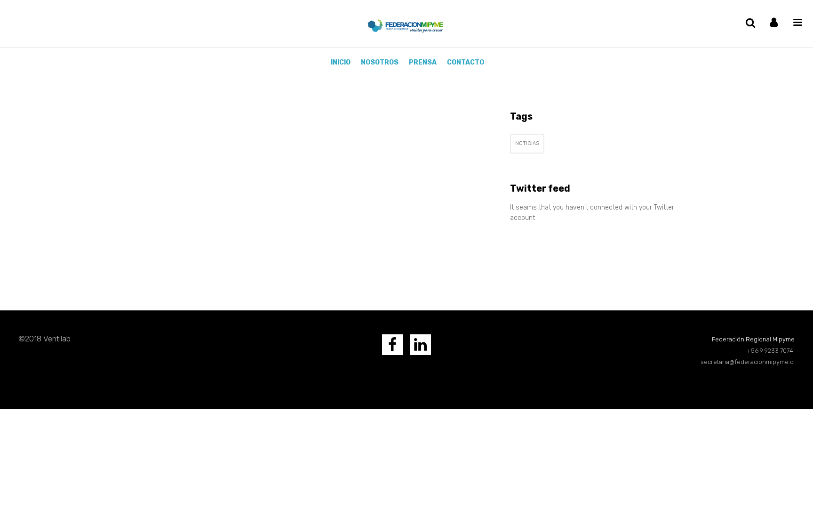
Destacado (220, 258)
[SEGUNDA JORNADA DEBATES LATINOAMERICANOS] (213, 152)
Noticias (527, 143)
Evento (246, 258)
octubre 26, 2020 (183, 258)
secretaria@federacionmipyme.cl (748, 361)
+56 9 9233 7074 (771, 350)
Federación (146, 258)
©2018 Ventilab (44, 338)
